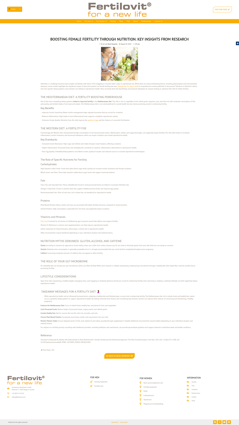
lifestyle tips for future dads (128, 86)
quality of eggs (93, 120)
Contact (157, 21)
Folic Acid (44, 221)
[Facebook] (215, 422)
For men (88, 21)
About (135, 21)
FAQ (128, 21)
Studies (113, 21)
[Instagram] (220, 422)
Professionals (146, 21)
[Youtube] (224, 422)
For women (101, 21)
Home (79, 21)
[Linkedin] (229, 422)
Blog (121, 21)
